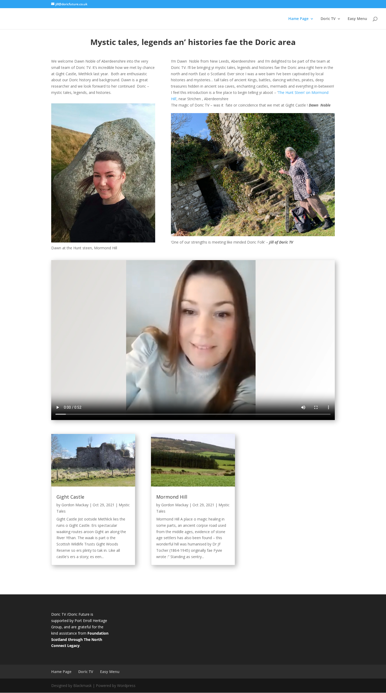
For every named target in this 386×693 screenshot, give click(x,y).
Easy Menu (357, 19)
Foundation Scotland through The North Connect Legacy (79, 639)
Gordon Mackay (74, 504)
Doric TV (328, 19)
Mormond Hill (171, 497)
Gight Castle (70, 497)
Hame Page (298, 19)
